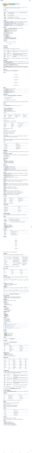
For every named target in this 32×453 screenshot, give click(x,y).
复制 (27, 41)
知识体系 (2, 0)
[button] (31, 0)
